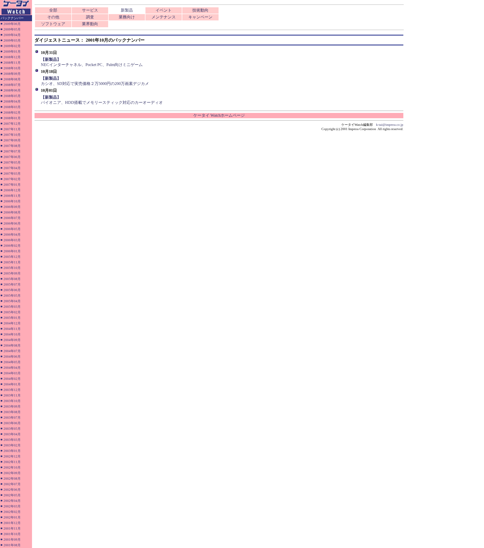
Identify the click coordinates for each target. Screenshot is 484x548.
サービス (90, 10)
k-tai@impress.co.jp (389, 125)
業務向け (127, 17)
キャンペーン (200, 17)
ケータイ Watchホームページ (219, 115)
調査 (90, 17)
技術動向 (200, 10)
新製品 (127, 10)
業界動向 (90, 24)
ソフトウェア (53, 24)
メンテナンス (164, 17)
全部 (53, 10)
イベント (164, 10)
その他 (53, 17)
